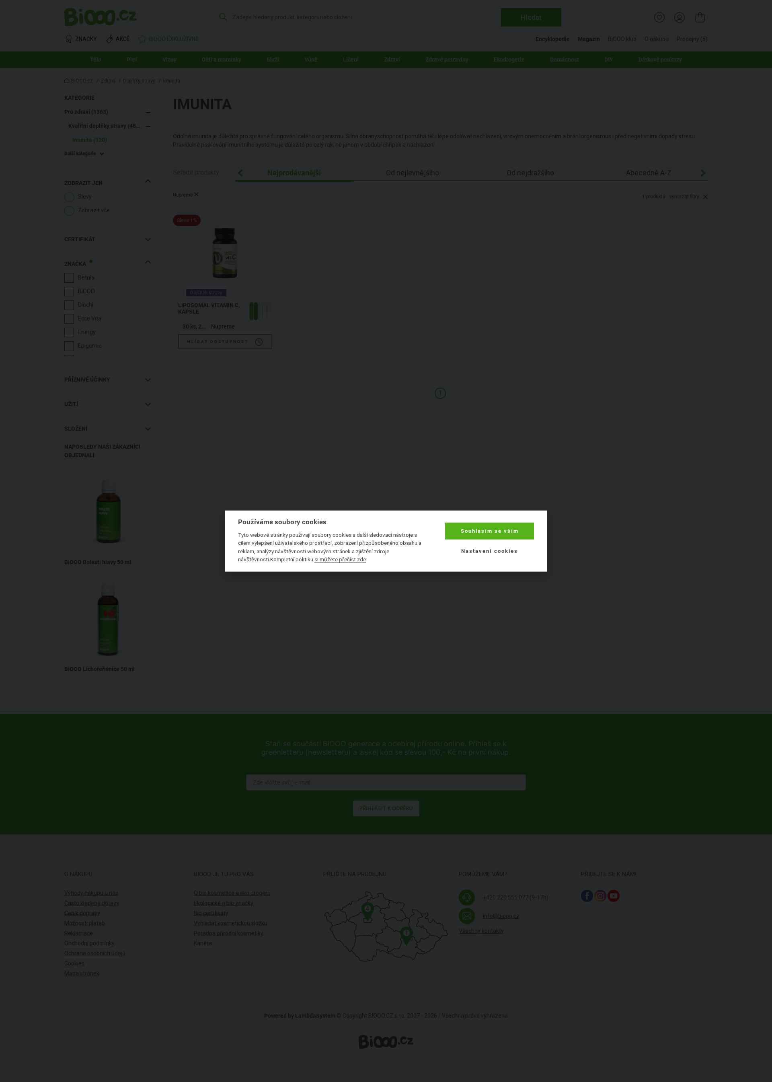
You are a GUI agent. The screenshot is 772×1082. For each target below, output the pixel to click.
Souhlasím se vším (490, 531)
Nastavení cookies (489, 551)
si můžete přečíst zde (340, 559)
